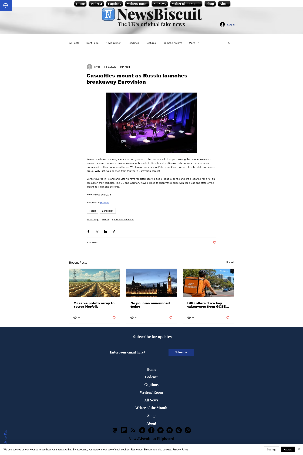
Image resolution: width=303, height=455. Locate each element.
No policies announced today (150, 304)
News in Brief (113, 42)
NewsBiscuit (159, 13)
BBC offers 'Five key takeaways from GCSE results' (206, 304)
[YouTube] (169, 430)
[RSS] (133, 430)
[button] (229, 42)
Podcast (151, 376)
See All (230, 262)
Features (151, 42)
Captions (151, 384)
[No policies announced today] (151, 283)
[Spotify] (179, 430)
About (151, 423)
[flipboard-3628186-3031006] (124, 430)
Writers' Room (151, 392)
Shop (151, 415)
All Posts (74, 42)
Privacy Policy (180, 449)
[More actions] (214, 67)
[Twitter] (160, 430)
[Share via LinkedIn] (105, 231)
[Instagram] (188, 430)
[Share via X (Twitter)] (97, 231)
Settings (271, 449)
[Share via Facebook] (88, 231)
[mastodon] (115, 430)
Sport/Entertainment (123, 219)
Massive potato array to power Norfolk (94, 304)
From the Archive (172, 42)
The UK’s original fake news (151, 24)
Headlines (133, 42)
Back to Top (5, 439)
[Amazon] (142, 430)
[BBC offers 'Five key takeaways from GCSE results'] (208, 283)
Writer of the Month (151, 407)
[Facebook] (151, 430)
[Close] (299, 449)
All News (151, 400)
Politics (105, 219)
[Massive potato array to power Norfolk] (94, 283)
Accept (288, 449)
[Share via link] (114, 231)
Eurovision (107, 210)
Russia (92, 210)
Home (151, 369)
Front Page (92, 42)
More (192, 42)
